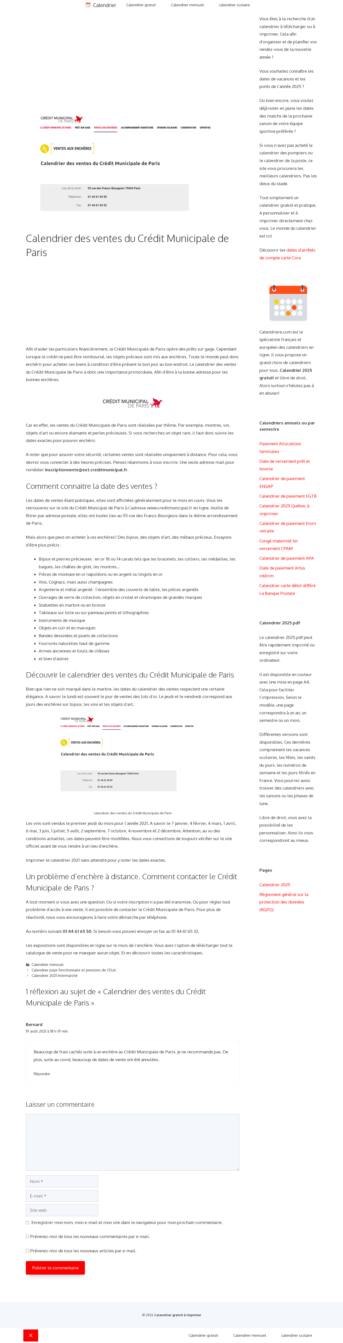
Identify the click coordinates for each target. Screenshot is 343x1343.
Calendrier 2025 (274, 884)
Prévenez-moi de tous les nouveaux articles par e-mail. (83, 1250)
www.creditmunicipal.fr (169, 507)
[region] (132, 63)
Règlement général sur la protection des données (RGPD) (283, 902)
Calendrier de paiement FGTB (288, 496)
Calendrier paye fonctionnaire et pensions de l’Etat (74, 970)
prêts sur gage (200, 349)
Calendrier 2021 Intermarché (55, 975)
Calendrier (104, 5)
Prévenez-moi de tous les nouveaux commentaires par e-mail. (90, 1236)
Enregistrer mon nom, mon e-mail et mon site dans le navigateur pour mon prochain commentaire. (126, 1222)
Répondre (42, 1073)
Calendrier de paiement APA (286, 558)
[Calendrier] (88, 5)
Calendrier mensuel (187, 5)
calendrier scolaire (234, 5)
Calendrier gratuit (141, 5)
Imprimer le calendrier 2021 (53, 860)
